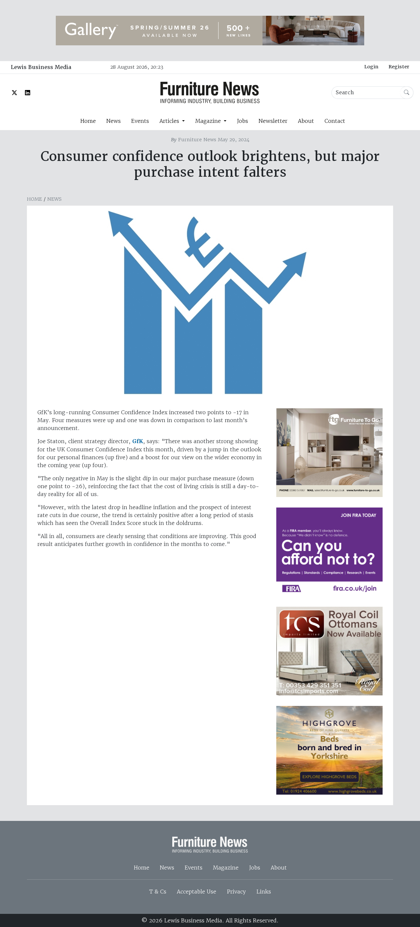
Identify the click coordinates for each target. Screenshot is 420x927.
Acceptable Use (196, 891)
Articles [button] (170, 121)
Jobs (242, 121)
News (113, 121)
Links (263, 891)
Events (140, 121)
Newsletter (273, 121)
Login (371, 67)
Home (88, 121)
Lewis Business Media (41, 67)
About (306, 121)
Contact (335, 121)
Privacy (236, 891)
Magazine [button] (208, 121)
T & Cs (157, 891)
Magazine (226, 867)
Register (398, 67)
